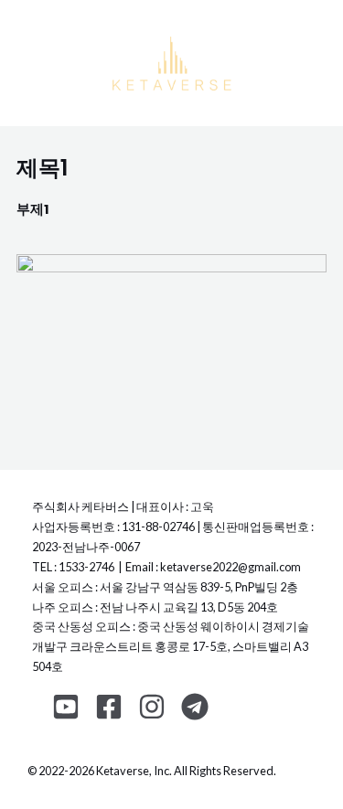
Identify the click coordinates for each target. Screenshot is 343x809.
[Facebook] (109, 706)
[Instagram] (152, 706)
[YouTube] (66, 706)
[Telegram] (195, 706)
